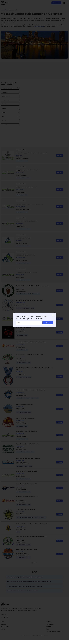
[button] (54, 315)
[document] (34, 320)
